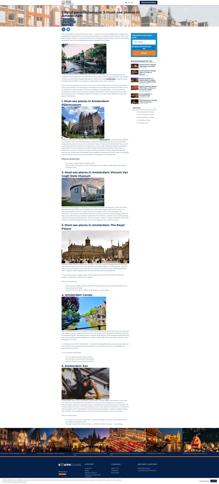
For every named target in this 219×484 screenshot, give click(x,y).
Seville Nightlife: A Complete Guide (145, 95)
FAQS (87, 470)
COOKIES (88, 477)
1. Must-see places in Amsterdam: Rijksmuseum (146, 112)
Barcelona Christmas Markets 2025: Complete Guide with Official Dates (147, 80)
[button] (63, 29)
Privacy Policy (150, 48)
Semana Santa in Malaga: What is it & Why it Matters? (147, 72)
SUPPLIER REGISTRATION (147, 470)
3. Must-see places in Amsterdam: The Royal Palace (146, 117)
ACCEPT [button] (213, 481)
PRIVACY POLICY (91, 473)
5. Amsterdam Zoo (142, 123)
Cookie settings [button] (204, 481)
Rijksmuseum (104, 139)
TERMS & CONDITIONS (93, 475)
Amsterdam (110, 79)
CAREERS (114, 470)
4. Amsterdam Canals (143, 120)
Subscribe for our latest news (142, 36)
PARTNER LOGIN (144, 468)
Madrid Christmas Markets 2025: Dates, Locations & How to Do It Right (148, 88)
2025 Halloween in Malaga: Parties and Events (148, 101)
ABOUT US (115, 468)
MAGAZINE (115, 473)
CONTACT (88, 468)
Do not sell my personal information (15, 482)
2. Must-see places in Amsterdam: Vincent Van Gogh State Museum (146, 114)
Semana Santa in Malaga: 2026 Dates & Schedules (147, 65)
